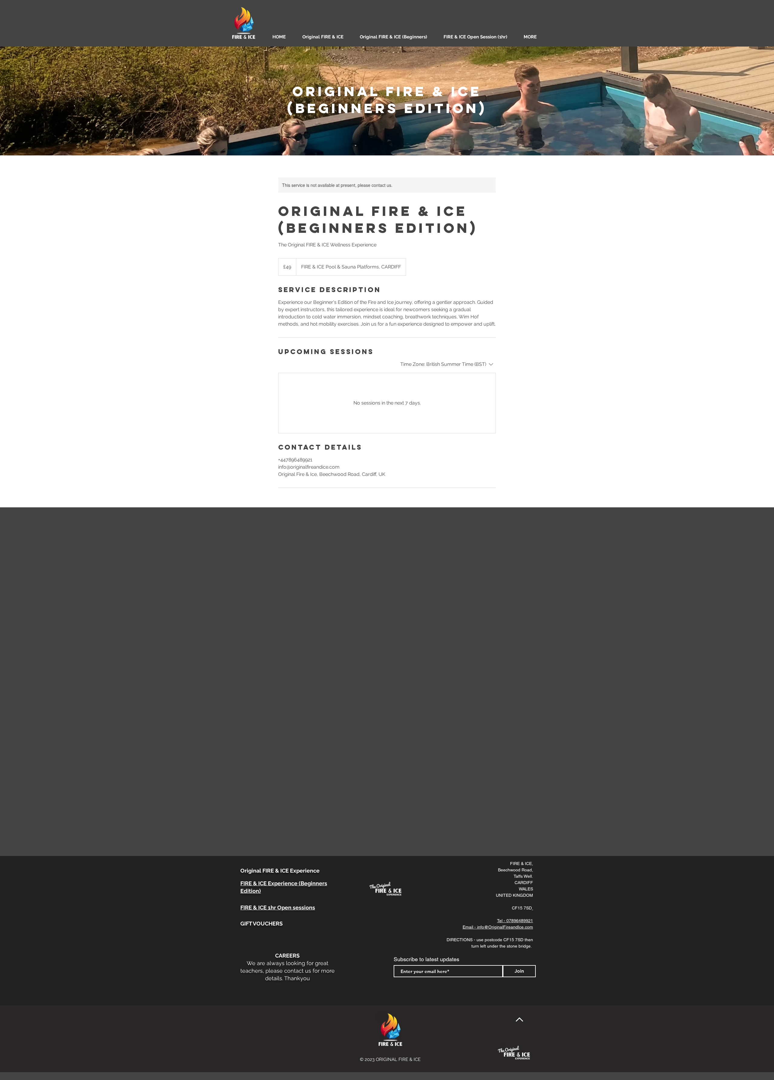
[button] (533, 36)
